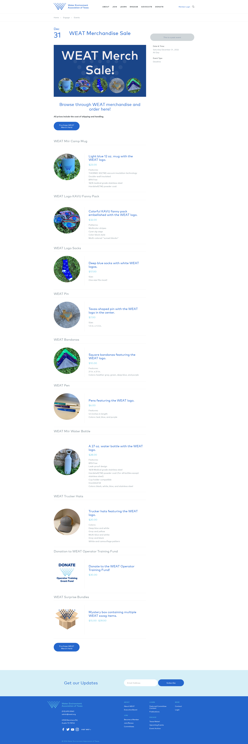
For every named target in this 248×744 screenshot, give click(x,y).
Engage (134, 7)
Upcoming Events (156, 725)
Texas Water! (154, 721)
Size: (91, 276)
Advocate (146, 7)
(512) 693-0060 (68, 711)
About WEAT (129, 706)
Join (114, 7)
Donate (159, 7)
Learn (123, 7)
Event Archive (155, 728)
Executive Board (130, 710)
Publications (154, 711)
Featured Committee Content (157, 707)
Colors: (92, 524)
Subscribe (171, 682)
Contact (178, 706)
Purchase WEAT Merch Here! (66, 126)
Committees (129, 726)
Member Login (184, 7)
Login (177, 710)
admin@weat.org (69, 714)
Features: (93, 169)
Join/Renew (129, 723)
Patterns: (93, 224)
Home (56, 17)
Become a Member (131, 719)
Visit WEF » (86, 729)
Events (77, 17)
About (105, 7)
